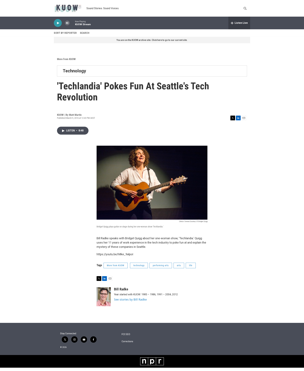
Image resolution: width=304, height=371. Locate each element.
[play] (57, 23)
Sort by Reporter (65, 33)
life (190, 265)
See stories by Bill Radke (130, 299)
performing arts (161, 265)
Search (84, 33)
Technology (74, 70)
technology (139, 265)
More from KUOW (66, 59)
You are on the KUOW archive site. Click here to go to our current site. (152, 40)
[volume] (67, 23)
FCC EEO (126, 334)
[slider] (72, 23)
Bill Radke (121, 289)
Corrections (127, 341)
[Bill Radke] (104, 296)
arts (179, 265)
